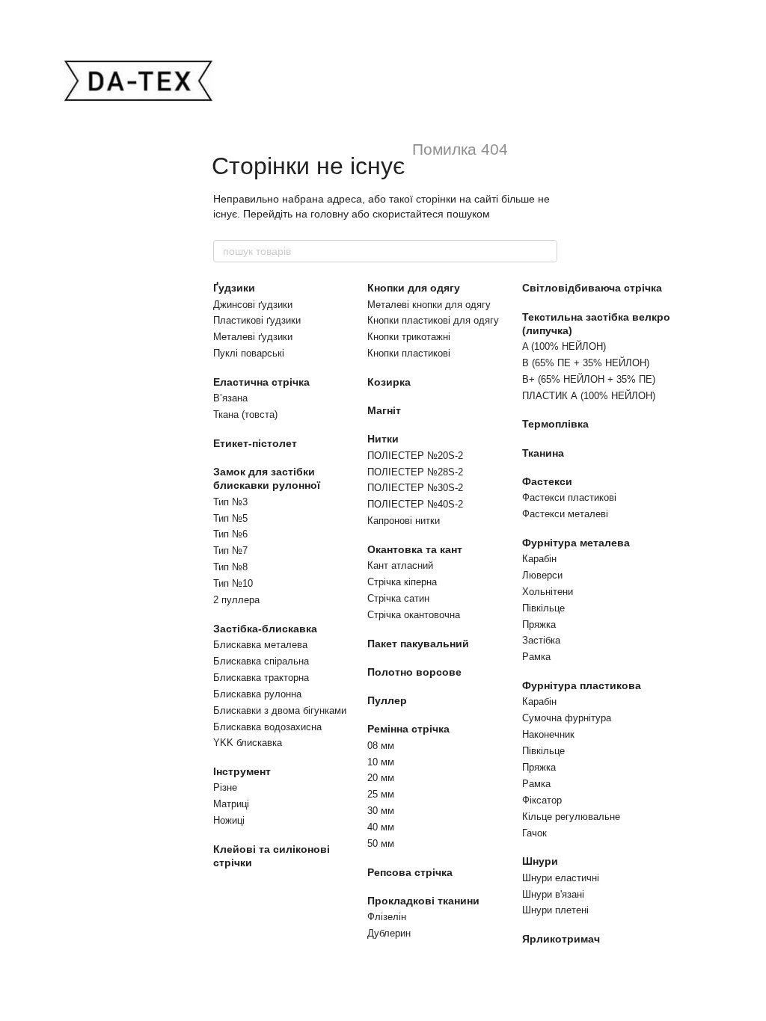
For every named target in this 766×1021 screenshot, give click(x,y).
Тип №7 (230, 550)
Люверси (542, 575)
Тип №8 (230, 567)
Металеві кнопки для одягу (429, 304)
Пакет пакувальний (418, 644)
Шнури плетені (555, 910)
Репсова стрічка (410, 872)
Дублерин (389, 933)
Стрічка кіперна (402, 581)
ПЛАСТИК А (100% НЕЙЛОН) (588, 395)
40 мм (380, 827)
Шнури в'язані (553, 894)
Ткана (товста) (245, 414)
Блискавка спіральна (261, 661)
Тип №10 (233, 583)
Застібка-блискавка (265, 629)
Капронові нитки (403, 520)
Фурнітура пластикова (581, 685)
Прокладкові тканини (423, 901)
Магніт (384, 410)
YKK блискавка (247, 742)
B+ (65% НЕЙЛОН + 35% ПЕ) (588, 379)
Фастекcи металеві (565, 513)
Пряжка (539, 624)
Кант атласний (400, 565)
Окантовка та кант (414, 549)
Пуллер (387, 700)
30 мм (380, 810)
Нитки (383, 439)
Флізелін (386, 916)
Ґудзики (234, 288)
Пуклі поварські (248, 353)
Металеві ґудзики (252, 336)
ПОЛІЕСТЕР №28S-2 (415, 472)
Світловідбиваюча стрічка (592, 288)
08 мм (380, 745)
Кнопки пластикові (408, 353)
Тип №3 (230, 502)
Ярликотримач (561, 939)
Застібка (541, 640)
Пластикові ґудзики (257, 320)
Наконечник (548, 734)
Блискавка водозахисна (267, 726)
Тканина (543, 453)
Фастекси (547, 481)
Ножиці (229, 820)
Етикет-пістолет (255, 443)
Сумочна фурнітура (566, 718)
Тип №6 (230, 534)
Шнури (540, 861)
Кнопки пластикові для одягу (433, 320)
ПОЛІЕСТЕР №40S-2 (415, 504)
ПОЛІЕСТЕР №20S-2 (415, 455)
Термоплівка (555, 424)
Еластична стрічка (261, 382)
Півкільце (543, 608)
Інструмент (242, 771)
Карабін (539, 558)
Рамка (536, 656)
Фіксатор (542, 800)
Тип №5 (230, 518)
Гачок (534, 833)
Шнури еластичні (560, 877)
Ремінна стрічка (408, 729)
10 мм (380, 762)
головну (329, 214)
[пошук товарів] (545, 251)
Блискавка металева (260, 644)
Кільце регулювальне (571, 816)
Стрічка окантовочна (413, 614)
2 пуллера (236, 599)
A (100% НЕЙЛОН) (564, 346)
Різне (225, 787)
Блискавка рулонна (257, 694)
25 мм (380, 794)
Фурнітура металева (576, 543)
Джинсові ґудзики (252, 304)
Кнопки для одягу (413, 288)
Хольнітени (547, 591)
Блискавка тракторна (261, 677)
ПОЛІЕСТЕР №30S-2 (415, 487)
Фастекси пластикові (569, 497)
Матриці (231, 803)
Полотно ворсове (414, 672)
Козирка (389, 382)
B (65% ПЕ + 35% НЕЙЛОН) (585, 362)
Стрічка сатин (398, 598)
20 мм (380, 777)
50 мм (380, 843)
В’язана (230, 398)
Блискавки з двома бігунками (279, 710)
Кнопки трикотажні (408, 336)
